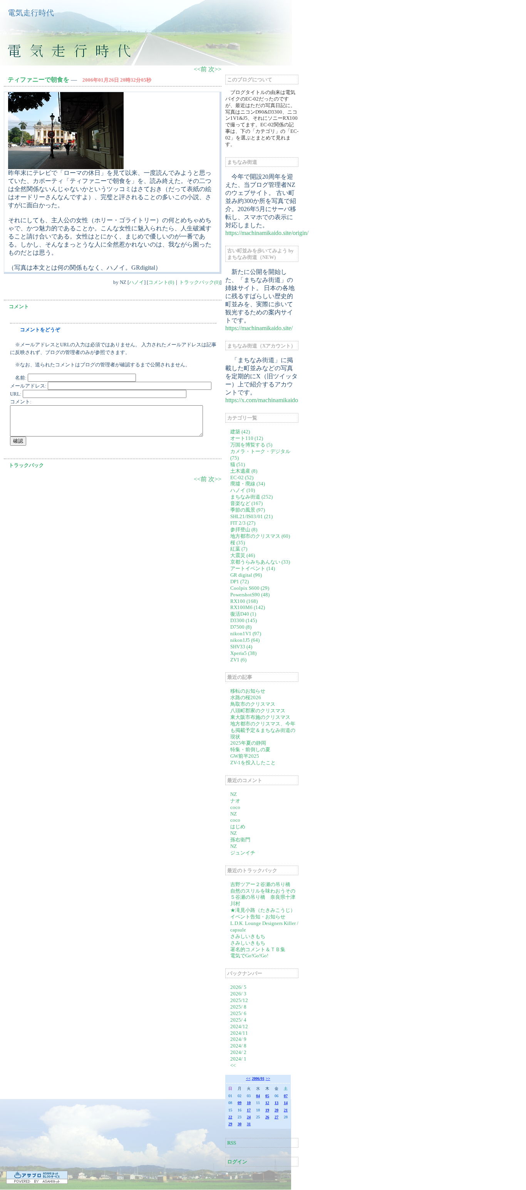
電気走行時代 (31, 12)
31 (249, 1124)
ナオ (235, 801)
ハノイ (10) (242, 490)
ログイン (237, 1162)
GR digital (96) (246, 575)
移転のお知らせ (247, 691)
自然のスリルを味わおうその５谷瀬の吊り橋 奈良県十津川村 (262, 897)
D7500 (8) (240, 627)
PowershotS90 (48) (250, 595)
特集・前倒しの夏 (250, 749)
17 (249, 1110)
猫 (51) (237, 464)
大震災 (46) (242, 555)
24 (249, 1117)
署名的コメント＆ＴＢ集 (257, 949)
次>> (214, 69)
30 (239, 1124)
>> (268, 1078)
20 (276, 1110)
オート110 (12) (246, 438)
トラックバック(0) (199, 282)
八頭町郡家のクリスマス (257, 710)
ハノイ (136, 282)
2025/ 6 (238, 1013)
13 (276, 1103)
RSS (231, 1143)
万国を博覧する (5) (251, 445)
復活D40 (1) (243, 614)
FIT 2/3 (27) (242, 523)
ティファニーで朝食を (38, 79)
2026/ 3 (238, 994)
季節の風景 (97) (247, 510)
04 (258, 1096)
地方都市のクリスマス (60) (260, 536)
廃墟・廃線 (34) (247, 484)
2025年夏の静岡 (248, 743)
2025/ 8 (238, 1007)
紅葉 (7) (238, 549)
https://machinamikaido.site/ (259, 328)
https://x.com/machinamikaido (261, 400)
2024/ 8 (238, 1046)
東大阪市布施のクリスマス (260, 717)
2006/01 (258, 1078)
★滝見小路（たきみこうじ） (262, 910)
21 (286, 1110)
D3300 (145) (243, 620)
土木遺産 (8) (243, 471)
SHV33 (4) (241, 647)
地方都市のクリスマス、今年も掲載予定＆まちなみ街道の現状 (262, 730)
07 (286, 1096)
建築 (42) (240, 432)
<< (233, 1065)
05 (267, 1096)
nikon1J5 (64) (245, 640)
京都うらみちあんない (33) (260, 562)
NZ (233, 794)
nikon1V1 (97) (245, 633)
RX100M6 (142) (247, 607)
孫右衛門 (240, 840)
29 (230, 1124)
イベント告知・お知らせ (257, 917)
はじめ (237, 826)
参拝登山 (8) (243, 529)
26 (267, 1117)
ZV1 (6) (238, 660)
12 (267, 1103)
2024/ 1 (238, 1059)
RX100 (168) (244, 601)
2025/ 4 (238, 1020)
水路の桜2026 (245, 697)
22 (230, 1117)
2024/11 (239, 1033)
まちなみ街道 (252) (251, 497)
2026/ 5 (238, 987)
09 (239, 1103)
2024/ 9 (238, 1039)
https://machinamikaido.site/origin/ (266, 233)
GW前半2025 (244, 756)
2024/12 (239, 1026)
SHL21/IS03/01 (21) (251, 516)
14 (286, 1103)
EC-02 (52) (241, 477)
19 (267, 1110)
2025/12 (239, 1000)
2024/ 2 (238, 1052)
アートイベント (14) (252, 568)
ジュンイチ (242, 853)
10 (249, 1103)
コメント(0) (161, 282)
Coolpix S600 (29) (249, 588)
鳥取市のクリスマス (252, 704)
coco (235, 807)
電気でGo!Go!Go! (249, 955)
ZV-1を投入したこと (253, 762)
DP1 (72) (239, 581)
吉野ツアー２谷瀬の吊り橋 (260, 884)
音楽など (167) (246, 503)
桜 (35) (237, 542)
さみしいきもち (247, 936)
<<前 (201, 69)
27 (276, 1117)
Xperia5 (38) (243, 653)
